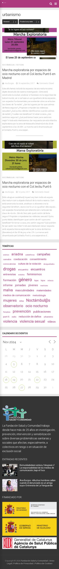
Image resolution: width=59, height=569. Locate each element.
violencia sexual (32, 321)
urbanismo (48, 317)
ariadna (17, 254)
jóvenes (33, 285)
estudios (21, 275)
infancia (50, 281)
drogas (9, 269)
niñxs (21, 301)
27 (21, 387)
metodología (39, 295)
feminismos (34, 274)
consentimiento (38, 259)
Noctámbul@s (38, 300)
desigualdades (49, 264)
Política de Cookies (43, 563)
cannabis (7, 259)
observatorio (13, 306)
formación (9, 280)
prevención (22, 311)
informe (8, 285)
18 (6, 379)
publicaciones (42, 311)
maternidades (44, 290)
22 (37, 379)
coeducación (20, 259)
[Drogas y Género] (4, 2)
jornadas (20, 285)
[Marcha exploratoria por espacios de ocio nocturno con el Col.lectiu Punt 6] (29, 171)
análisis (6, 255)
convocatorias (9, 264)
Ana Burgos (9, 83)
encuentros (38, 269)
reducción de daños (30, 316)
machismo (44, 286)
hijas (36, 280)
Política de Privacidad (23, 563)
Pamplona (6, 312)
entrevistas (9, 274)
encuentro (23, 269)
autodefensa (29, 255)
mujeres (10, 300)
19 (14, 379)
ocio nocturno (37, 306)
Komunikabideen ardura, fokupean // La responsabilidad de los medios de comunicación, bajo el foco (37, 468)
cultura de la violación (29, 263)
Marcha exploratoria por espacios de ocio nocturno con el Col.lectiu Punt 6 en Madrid (28, 74)
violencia (10, 321)
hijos (43, 280)
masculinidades (24, 290)
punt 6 (6, 316)
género (25, 279)
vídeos (52, 321)
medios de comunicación (16, 295)
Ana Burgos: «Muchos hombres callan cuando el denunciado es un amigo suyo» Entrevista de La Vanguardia (38, 483)
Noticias (20, 65)
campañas (43, 254)
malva (8, 290)
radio (14, 317)
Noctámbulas (8, 65)
